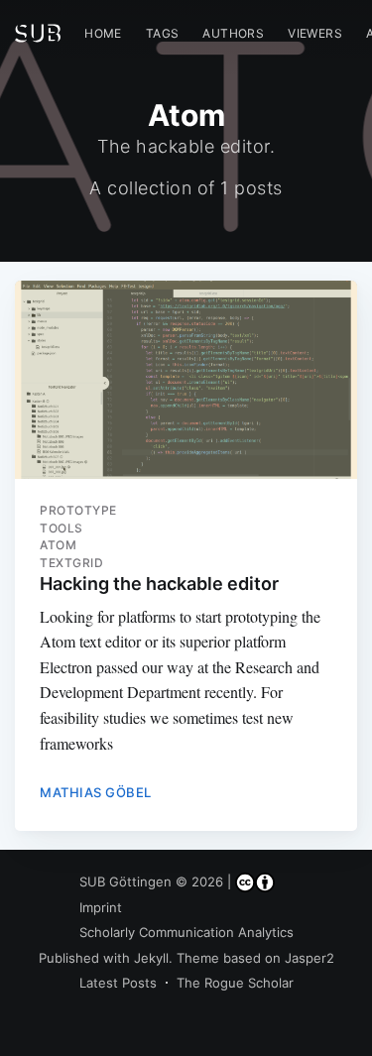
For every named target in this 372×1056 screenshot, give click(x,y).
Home (103, 33)
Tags (163, 33)
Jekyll (151, 958)
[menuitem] (103, 33)
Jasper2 (309, 958)
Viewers (315, 33)
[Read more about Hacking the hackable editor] (186, 380)
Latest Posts (118, 983)
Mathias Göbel (96, 792)
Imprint (100, 907)
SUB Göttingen (125, 881)
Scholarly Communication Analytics (186, 932)
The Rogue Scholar (235, 983)
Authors (233, 33)
